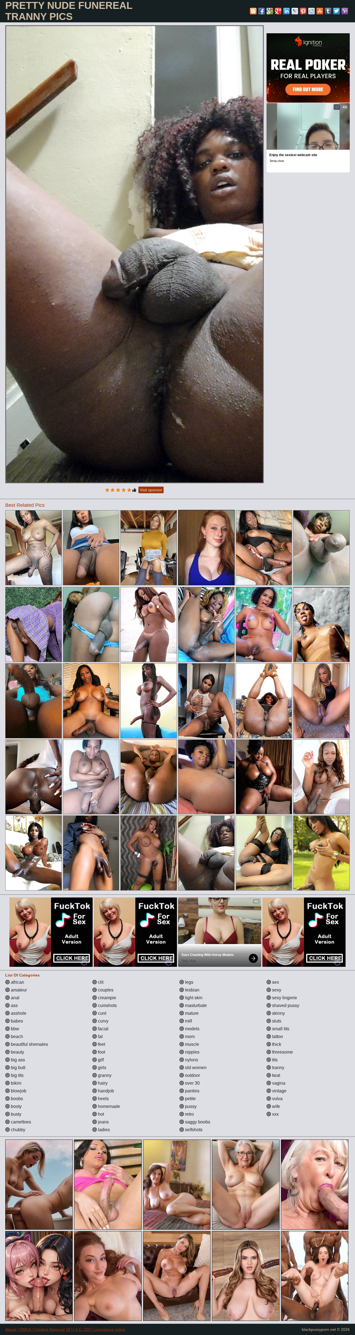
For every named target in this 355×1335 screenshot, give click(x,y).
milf (188, 1021)
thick (276, 1044)
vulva (277, 1098)
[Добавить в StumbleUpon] (319, 11)
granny (104, 1075)
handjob (105, 1091)
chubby (17, 1129)
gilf (100, 1059)
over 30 (192, 1083)
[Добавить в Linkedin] (286, 11)
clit (100, 982)
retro (189, 1114)
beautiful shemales (29, 1044)
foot (101, 1052)
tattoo (277, 1036)
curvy (102, 1021)
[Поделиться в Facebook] (261, 11)
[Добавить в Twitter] (336, 11)
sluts (276, 1021)
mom (189, 1036)
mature (191, 1013)
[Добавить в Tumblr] (328, 11)
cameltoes (20, 1122)
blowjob (18, 1091)
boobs (16, 1098)
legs (188, 982)
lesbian (191, 990)
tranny (277, 1067)
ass (14, 1005)
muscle (191, 1044)
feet (101, 1044)
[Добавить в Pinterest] (303, 11)
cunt (101, 1013)
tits (274, 1059)
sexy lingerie (284, 997)
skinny (278, 1013)
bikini (15, 1083)
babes (16, 1021)
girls (101, 1067)
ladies (103, 1129)
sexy (276, 990)
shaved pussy (285, 1005)
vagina (278, 1083)
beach (16, 1036)
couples (105, 990)
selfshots (193, 1129)
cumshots (107, 1005)
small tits (280, 1028)
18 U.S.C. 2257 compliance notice (95, 1329)
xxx (275, 1114)
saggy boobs (197, 1122)
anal (14, 997)
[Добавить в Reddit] (311, 11)
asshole (18, 1013)
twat (275, 1075)
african (17, 982)
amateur (18, 990)
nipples (191, 1052)
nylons (191, 1059)
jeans (103, 1122)
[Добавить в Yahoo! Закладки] (344, 11)
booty (16, 1106)
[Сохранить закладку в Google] (270, 11)
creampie (106, 997)
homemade (108, 1106)
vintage (278, 1091)
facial (102, 1028)
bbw (14, 1028)
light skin (193, 997)
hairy (102, 1083)
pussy (190, 1106)
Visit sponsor (151, 490)
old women (195, 1067)
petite (190, 1098)
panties (191, 1091)
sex (275, 982)
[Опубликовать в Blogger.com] (253, 11)
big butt (17, 1067)
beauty (17, 1052)
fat (100, 1036)
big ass (17, 1059)
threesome (282, 1052)
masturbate (195, 1005)
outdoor (192, 1075)
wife (275, 1106)
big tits (17, 1075)
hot (100, 1114)
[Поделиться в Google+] (278, 11)
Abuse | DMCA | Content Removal (35, 1329)
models (191, 1028)
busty (15, 1114)
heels (103, 1098)
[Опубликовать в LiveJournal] (294, 11)
